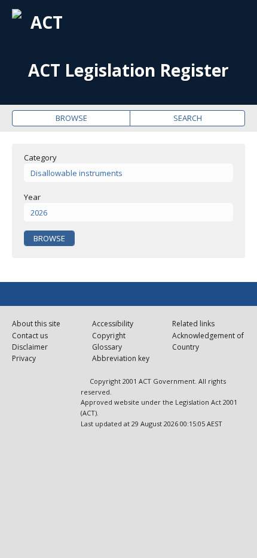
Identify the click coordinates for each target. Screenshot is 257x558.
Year (32, 197)
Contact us (30, 335)
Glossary (107, 347)
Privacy (24, 358)
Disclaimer (30, 347)
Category (40, 157)
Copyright (109, 335)
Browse (71, 118)
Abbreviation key (120, 358)
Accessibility (112, 324)
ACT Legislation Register (128, 70)
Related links (193, 324)
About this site (36, 324)
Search (187, 118)
